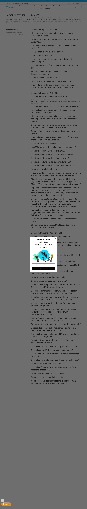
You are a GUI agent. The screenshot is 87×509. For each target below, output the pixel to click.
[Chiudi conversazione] (55, 238)
